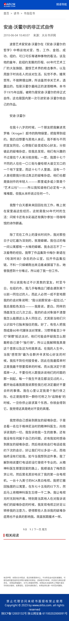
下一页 (37, 529)
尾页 (44, 529)
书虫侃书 (29, 13)
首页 (6, 13)
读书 (16, 13)
